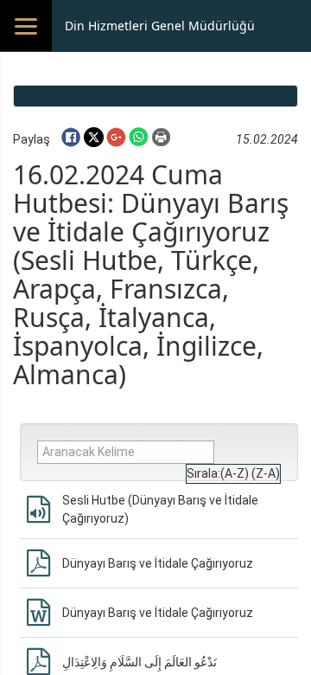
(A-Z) (234, 473)
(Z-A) (265, 473)
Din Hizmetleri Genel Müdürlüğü (160, 25)
